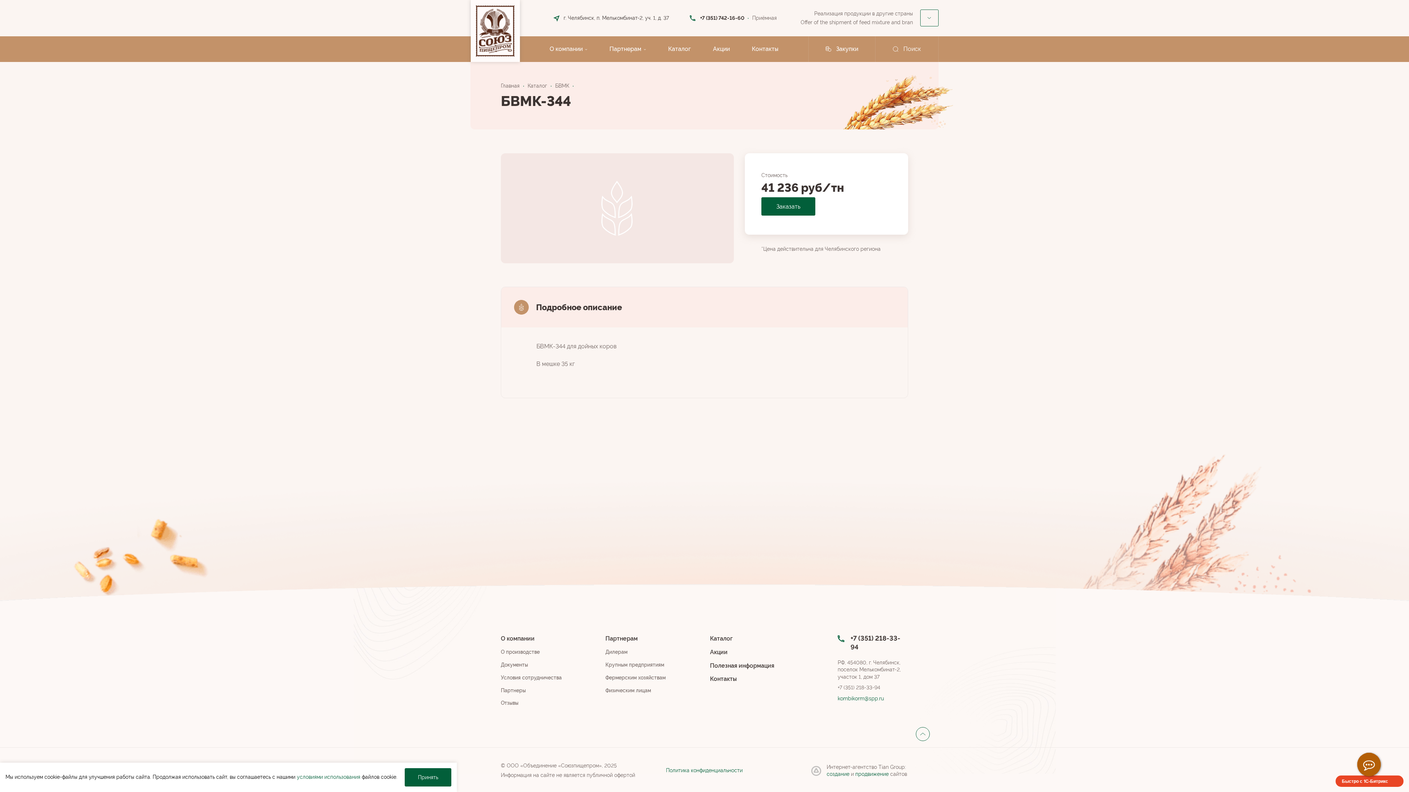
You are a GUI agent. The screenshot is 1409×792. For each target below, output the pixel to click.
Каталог (679, 48)
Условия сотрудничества (531, 678)
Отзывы (509, 703)
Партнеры (513, 690)
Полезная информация (742, 665)
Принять (428, 777)
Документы (514, 665)
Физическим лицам (628, 690)
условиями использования (328, 777)
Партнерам (625, 48)
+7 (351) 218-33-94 (859, 687)
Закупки (847, 48)
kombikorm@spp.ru (861, 698)
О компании (566, 48)
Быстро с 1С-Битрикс (1365, 781)
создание (839, 774)
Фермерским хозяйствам (635, 678)
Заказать (788, 206)
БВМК (562, 86)
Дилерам (616, 652)
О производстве (520, 652)
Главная (510, 86)
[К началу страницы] (923, 734)
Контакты (765, 48)
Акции (721, 48)
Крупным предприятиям (634, 665)
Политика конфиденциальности (704, 770)
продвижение (872, 774)
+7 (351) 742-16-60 (722, 18)
